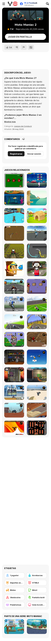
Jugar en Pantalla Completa (20, 37)
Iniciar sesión (34, 154)
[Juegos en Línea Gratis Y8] (12, 4)
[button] (10, 121)
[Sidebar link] (4, 4)
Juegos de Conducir (23, 126)
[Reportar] (24, 47)
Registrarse (16, 154)
